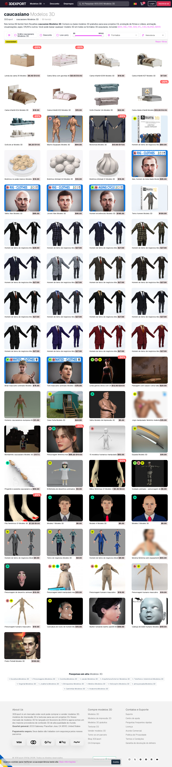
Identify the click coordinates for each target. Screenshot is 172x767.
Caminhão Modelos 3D (75, 689)
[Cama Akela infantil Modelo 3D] (150, 94)
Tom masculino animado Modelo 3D (61, 386)
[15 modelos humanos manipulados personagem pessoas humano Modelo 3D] (107, 439)
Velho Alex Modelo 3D (13, 213)
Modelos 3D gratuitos (97, 722)
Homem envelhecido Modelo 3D (102, 213)
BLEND (150, 27)
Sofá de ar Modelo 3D (14, 145)
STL (139, 27)
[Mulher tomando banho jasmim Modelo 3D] (107, 611)
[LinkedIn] (151, 759)
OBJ (125, 27)
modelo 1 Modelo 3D (55, 523)
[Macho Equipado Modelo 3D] (65, 129)
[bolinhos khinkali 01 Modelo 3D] (107, 163)
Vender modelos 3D (97, 730)
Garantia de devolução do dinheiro (141, 743)
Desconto (47, 35)
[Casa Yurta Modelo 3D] (65, 404)
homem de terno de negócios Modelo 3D (148, 145)
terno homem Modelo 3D (142, 213)
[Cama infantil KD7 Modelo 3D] (150, 60)
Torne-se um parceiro (97, 734)
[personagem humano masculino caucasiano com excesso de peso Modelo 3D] (107, 576)
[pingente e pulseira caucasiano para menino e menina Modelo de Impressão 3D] (22, 473)
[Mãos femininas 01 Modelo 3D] (107, 473)
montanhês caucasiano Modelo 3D (19, 454)
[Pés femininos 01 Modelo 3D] (22, 507)
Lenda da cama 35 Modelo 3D (17, 76)
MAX (120, 27)
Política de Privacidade (136, 734)
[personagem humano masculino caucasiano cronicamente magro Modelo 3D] (22, 611)
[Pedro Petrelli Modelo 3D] (22, 645)
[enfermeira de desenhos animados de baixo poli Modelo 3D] (65, 473)
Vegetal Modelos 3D (27, 684)
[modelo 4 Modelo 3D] (107, 507)
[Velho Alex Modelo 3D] (22, 197)
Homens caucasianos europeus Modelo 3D (22, 420)
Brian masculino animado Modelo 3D (19, 386)
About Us (17, 709)
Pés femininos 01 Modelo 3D (16, 523)
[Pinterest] (140, 759)
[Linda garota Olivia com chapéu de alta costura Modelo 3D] (107, 370)
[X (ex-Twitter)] (134, 759)
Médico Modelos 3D (96, 684)
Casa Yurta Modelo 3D (56, 420)
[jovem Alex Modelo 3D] (65, 197)
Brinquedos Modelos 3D (73, 684)
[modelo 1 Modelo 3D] (65, 507)
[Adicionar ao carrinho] (31, 70)
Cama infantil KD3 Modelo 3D (59, 110)
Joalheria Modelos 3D (49, 684)
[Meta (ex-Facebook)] (146, 759)
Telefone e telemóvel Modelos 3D (148, 679)
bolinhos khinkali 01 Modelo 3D (102, 179)
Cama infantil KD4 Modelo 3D (16, 110)
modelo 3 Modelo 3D (140, 523)
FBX (130, 27)
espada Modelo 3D (139, 454)
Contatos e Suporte (137, 709)
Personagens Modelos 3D (44, 679)
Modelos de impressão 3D (99, 718)
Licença (129, 726)
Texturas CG (93, 726)
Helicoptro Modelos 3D (119, 684)
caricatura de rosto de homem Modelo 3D (64, 627)
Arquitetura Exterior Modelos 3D (116, 679)
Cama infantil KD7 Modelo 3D (144, 76)
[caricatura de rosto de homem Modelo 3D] (65, 611)
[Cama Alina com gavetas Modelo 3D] (65, 60)
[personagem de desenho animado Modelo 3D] (22, 576)
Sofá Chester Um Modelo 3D (101, 110)
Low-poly (64, 35)
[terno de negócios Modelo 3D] (65, 542)
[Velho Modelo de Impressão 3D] (107, 404)
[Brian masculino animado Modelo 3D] (22, 370)
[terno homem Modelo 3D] (150, 197)
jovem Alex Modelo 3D (56, 213)
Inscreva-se (164, 4)
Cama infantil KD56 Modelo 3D (102, 76)
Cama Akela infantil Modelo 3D (144, 110)
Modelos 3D (93, 714)
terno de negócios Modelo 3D (59, 558)
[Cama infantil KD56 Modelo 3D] (107, 60)
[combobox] (124, 35)
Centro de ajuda (133, 718)
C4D (144, 27)
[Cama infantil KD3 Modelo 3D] (65, 94)
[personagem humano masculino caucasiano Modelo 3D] (150, 576)
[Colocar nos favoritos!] (37, 70)
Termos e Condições (135, 739)
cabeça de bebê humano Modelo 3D (147, 627)
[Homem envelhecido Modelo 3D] (107, 197)
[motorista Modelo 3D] (107, 129)
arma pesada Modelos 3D (144, 684)
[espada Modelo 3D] (150, 439)
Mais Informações (67, 762)
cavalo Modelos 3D (89, 679)
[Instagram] (129, 759)
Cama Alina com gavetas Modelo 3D (62, 76)
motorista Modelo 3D (98, 145)
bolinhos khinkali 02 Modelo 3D (60, 179)
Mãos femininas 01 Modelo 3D (102, 489)
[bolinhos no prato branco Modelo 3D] (22, 163)
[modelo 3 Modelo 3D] (150, 507)
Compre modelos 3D (100, 709)
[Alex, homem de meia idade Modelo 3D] (150, 163)
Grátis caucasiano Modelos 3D (26, 35)
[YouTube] (157, 759)
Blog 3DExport (94, 739)
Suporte (129, 714)
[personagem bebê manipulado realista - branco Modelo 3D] (65, 576)
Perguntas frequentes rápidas (139, 722)
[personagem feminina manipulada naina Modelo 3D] (65, 439)
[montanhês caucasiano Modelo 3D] (22, 439)
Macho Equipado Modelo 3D (58, 145)
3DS (135, 27)
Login (152, 4)
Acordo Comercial (134, 730)
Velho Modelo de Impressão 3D (102, 420)
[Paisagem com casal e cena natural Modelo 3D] (150, 370)
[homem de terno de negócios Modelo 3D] (150, 129)
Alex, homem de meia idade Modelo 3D (147, 179)
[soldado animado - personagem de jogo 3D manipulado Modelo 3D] (150, 473)
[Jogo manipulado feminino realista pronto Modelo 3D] (150, 404)
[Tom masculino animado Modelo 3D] (65, 370)
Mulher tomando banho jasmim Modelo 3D (107, 627)
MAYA (158, 27)
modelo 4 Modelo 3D (98, 523)
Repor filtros (161, 41)
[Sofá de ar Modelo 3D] (22, 129)
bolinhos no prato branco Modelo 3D (20, 179)
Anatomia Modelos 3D (98, 689)
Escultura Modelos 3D (19, 679)
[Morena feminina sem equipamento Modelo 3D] (150, 542)
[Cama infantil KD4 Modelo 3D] (22, 94)
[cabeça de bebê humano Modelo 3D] (150, 611)
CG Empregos (94, 743)
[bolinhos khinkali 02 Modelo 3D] (65, 163)
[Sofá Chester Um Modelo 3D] (107, 94)
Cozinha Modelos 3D (68, 679)
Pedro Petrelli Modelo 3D (15, 661)
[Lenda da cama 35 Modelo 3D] (22, 60)
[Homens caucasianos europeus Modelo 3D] (22, 404)
